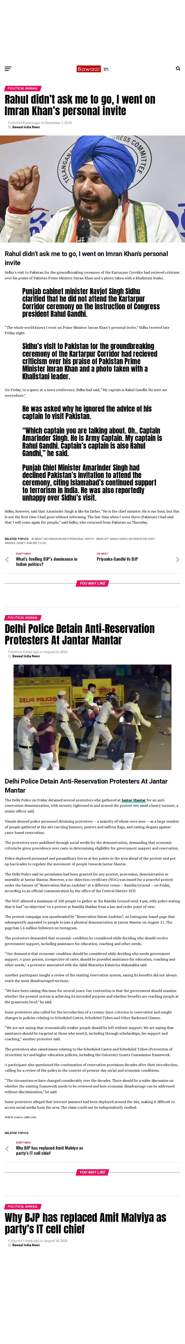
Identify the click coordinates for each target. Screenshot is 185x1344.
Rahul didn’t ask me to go (26, 543)
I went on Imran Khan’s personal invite (63, 539)
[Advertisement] (92, 31)
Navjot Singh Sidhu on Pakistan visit (126, 539)
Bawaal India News (26, 127)
